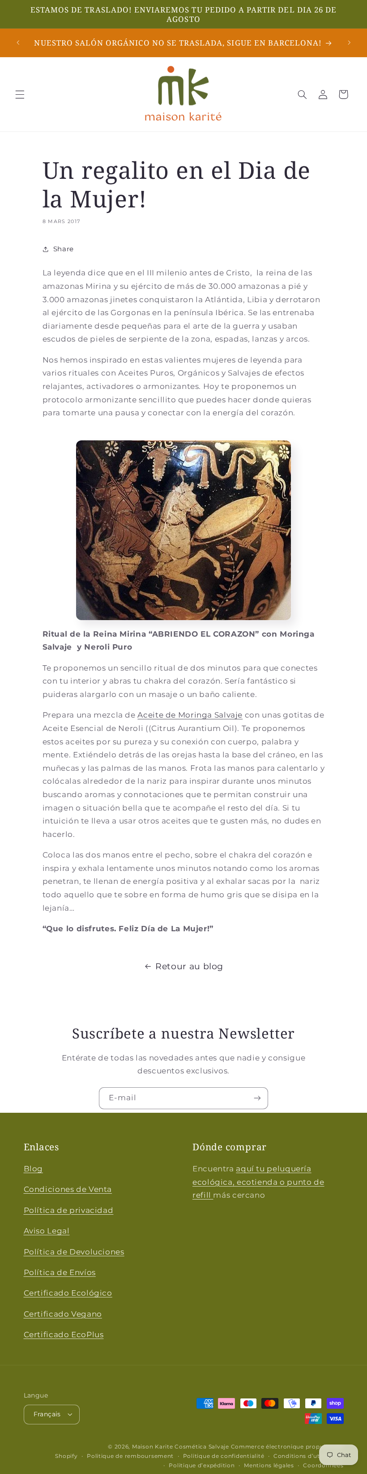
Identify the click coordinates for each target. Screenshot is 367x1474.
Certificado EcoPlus (64, 1334)
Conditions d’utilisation (308, 1456)
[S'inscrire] (257, 1098)
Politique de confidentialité (224, 1456)
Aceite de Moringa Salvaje (190, 714)
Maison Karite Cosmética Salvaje (180, 1447)
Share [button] (63, 249)
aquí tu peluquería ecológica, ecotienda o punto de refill (258, 1181)
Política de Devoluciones (74, 1251)
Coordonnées (323, 1465)
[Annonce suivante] (349, 43)
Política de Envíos (60, 1272)
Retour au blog (189, 966)
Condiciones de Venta (68, 1189)
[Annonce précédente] (18, 43)
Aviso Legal (47, 1230)
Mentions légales (269, 1465)
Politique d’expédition (202, 1465)
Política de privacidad (69, 1210)
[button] (19, 94)
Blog (33, 1168)
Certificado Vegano (63, 1313)
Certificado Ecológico (68, 1292)
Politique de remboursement (130, 1456)
